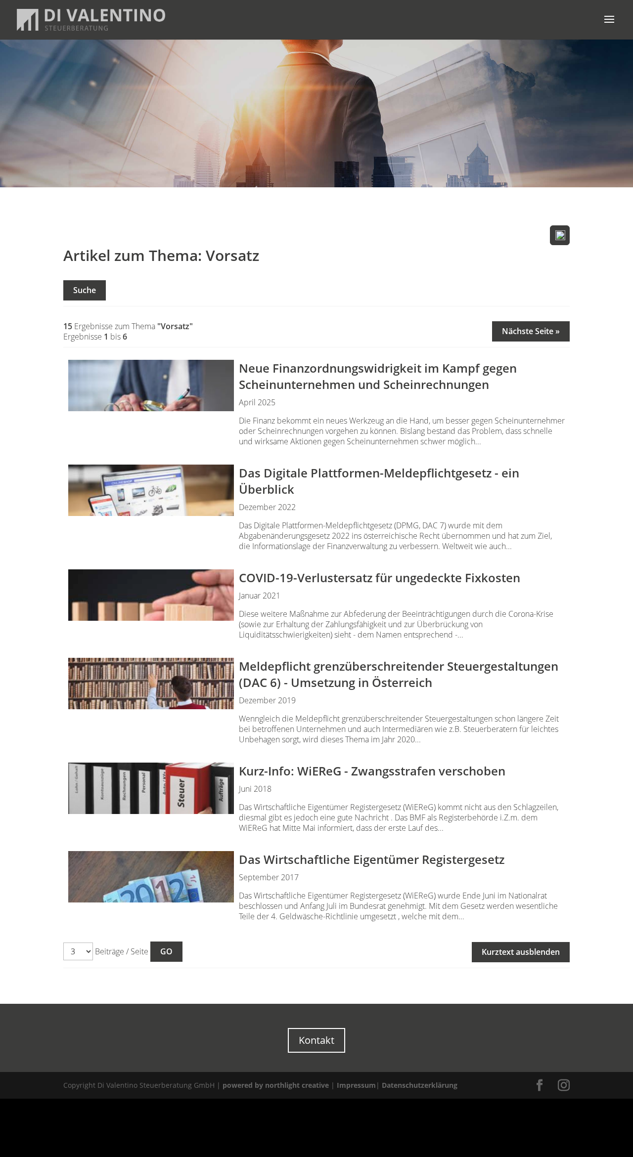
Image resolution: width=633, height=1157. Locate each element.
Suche (84, 290)
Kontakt (316, 1040)
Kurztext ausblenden (521, 951)
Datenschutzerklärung (419, 1085)
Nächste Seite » (531, 331)
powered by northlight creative (276, 1085)
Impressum (356, 1085)
